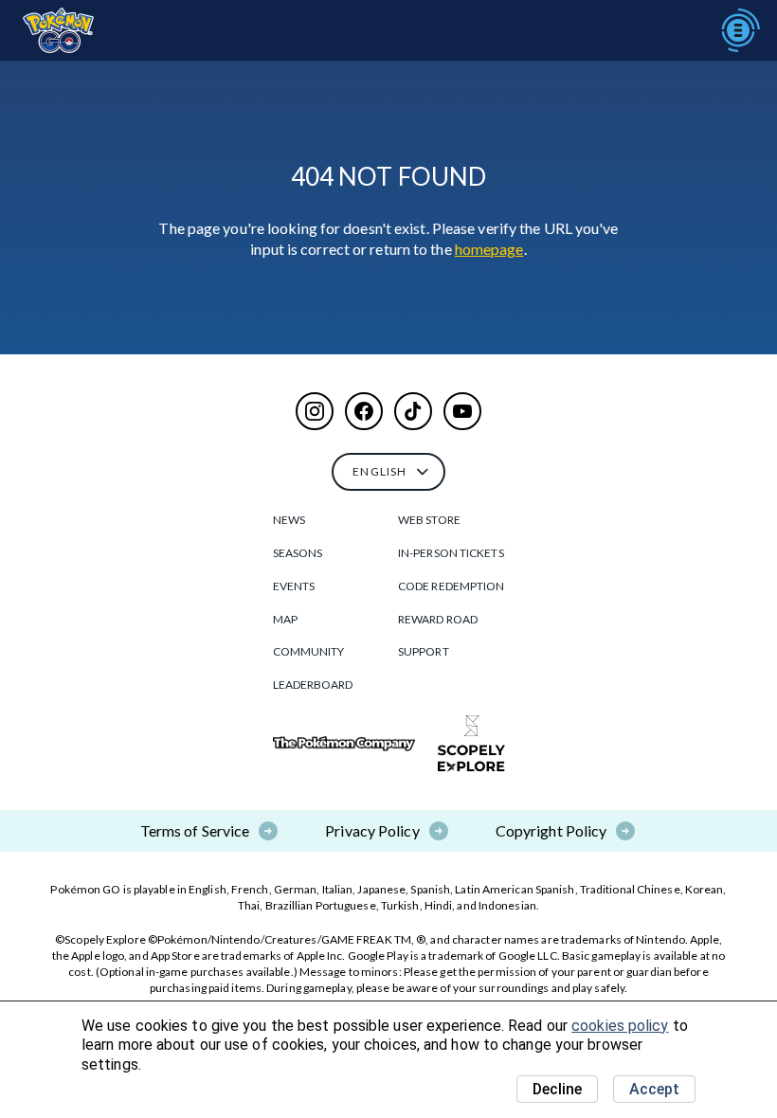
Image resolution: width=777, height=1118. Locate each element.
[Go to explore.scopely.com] (471, 743)
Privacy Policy (372, 830)
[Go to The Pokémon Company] (344, 744)
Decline (557, 1089)
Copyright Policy (551, 830)
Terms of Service (195, 830)
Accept (654, 1089)
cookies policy (619, 1026)
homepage (489, 249)
